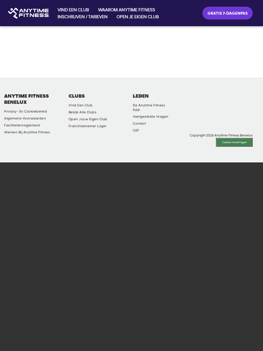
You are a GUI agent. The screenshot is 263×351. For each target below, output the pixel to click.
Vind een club (81, 105)
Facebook (212, 100)
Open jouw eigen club (88, 119)
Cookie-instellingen (234, 142)
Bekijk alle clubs (83, 112)
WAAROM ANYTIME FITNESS (126, 10)
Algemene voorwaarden (25, 118)
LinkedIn (182, 100)
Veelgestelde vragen (150, 116)
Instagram (197, 100)
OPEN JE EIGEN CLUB (138, 17)
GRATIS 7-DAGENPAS (228, 13)
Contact (139, 123)
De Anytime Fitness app (149, 108)
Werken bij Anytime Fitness (27, 132)
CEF (136, 130)
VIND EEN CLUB (73, 10)
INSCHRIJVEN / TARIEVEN (83, 17)
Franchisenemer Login (88, 126)
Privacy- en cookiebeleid (25, 111)
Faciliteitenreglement (22, 125)
